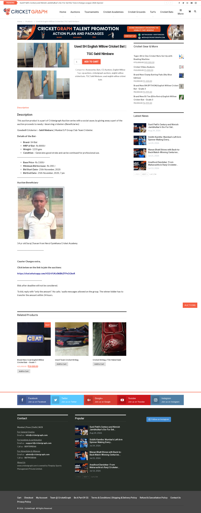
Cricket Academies (113, 12)
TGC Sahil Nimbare (94, 76)
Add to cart (91, 61)
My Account (41, 498)
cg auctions (87, 73)
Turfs (153, 12)
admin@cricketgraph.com (37, 454)
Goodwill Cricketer (27, 130)
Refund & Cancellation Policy (153, 498)
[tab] (23, 107)
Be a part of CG (81, 498)
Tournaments (91, 12)
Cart (19, 498)
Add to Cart (24, 371)
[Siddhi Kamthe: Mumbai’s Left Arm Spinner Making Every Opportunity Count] (140, 140)
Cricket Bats (166, 12)
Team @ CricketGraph (60, 498)
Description (23, 107)
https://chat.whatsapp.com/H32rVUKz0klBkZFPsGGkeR (46, 273)
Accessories (91, 70)
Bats (98, 70)
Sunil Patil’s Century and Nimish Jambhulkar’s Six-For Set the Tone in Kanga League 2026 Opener (61, 3)
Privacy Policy (24, 502)
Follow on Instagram (160, 419)
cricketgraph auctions (101, 73)
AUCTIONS (190, 305)
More (180, 13)
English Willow (119, 70)
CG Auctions (106, 70)
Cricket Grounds (137, 12)
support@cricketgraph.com (38, 443)
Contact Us (175, 498)
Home (63, 12)
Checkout (28, 498)
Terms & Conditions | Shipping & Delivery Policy (114, 498)
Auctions (75, 12)
